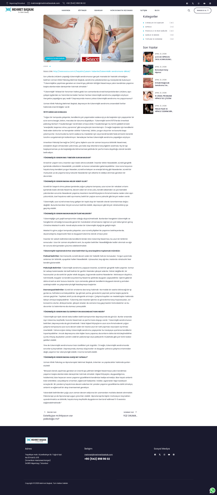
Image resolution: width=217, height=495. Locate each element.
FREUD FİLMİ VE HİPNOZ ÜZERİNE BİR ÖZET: (163, 110)
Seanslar (98, 10)
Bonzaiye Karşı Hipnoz (161, 71)
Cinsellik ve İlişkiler (154, 23)
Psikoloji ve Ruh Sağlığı (55, 58)
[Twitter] (160, 454)
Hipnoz (148, 27)
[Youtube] (169, 454)
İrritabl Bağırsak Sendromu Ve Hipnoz (162, 84)
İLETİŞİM (143, 10)
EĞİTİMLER (82, 10)
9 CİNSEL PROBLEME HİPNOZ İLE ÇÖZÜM (163, 97)
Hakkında (66, 10)
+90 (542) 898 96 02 (76, 3)
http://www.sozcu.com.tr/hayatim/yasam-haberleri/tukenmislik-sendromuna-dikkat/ (91, 71)
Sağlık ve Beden (152, 35)
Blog (157, 10)
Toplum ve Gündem (153, 39)
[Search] (189, 10)
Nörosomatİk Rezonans (121, 10)
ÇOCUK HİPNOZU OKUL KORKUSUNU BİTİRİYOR (163, 58)
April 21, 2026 (161, 54)
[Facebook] (155, 454)
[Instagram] (164, 454)
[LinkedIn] (173, 454)
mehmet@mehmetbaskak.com (45, 3)
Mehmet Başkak (45, 483)
